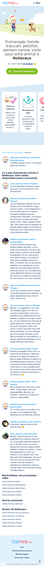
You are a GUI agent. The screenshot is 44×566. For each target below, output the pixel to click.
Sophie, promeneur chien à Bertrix (25, 422)
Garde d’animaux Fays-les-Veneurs (15, 513)
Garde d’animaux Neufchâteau (13, 485)
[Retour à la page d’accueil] (10, 3)
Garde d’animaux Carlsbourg (13, 516)
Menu (38, 3)
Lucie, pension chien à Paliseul (24, 184)
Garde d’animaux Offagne (12, 523)
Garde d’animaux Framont (12, 526)
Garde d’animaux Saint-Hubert (13, 488)
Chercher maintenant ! (24, 71)
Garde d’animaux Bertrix (11, 481)
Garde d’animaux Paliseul (11, 495)
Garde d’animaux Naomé (11, 519)
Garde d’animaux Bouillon (12, 491)
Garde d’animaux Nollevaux (12, 504)
